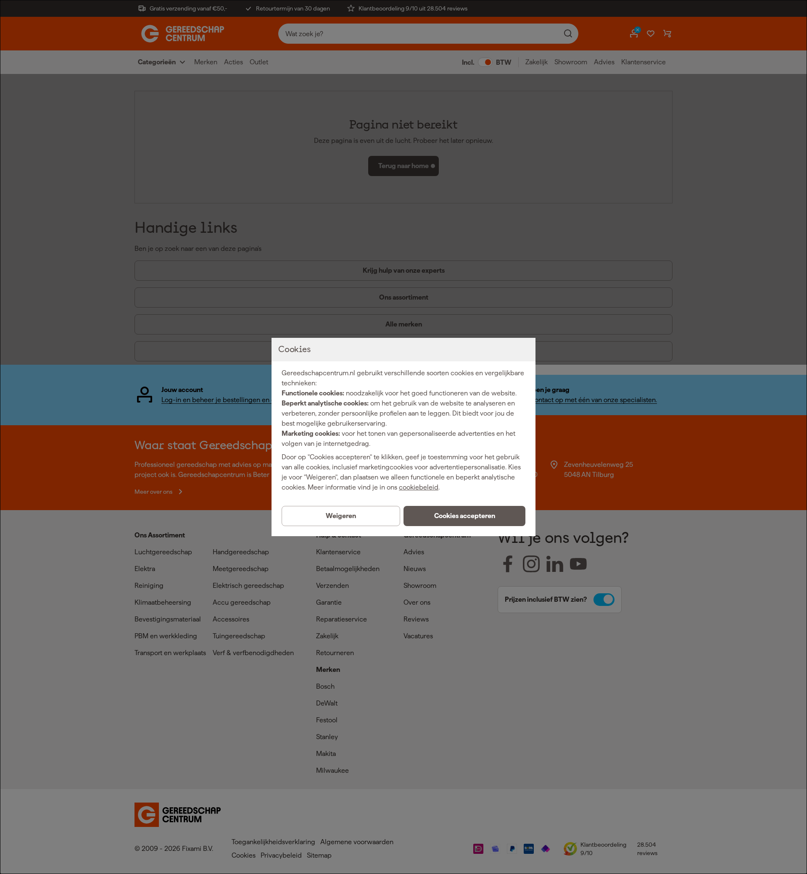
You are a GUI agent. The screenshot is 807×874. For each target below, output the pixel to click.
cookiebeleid (418, 487)
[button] (464, 516)
